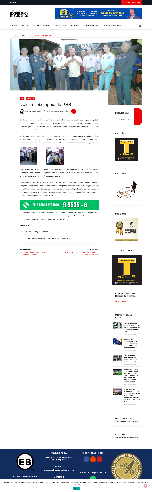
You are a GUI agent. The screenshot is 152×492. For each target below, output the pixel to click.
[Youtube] (99, 459)
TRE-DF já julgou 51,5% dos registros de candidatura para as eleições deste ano (132, 327)
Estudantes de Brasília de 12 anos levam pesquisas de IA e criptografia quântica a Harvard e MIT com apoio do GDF (132, 395)
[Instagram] (93, 459)
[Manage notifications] (145, 486)
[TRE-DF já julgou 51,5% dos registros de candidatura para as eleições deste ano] (117, 325)
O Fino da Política (42, 26)
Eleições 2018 (53, 238)
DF (30, 35)
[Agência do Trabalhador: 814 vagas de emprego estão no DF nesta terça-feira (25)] (117, 341)
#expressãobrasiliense (36, 238)
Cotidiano (59, 26)
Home (14, 35)
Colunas (74, 26)
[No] (149, 486)
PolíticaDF (66, 238)
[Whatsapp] (93, 479)
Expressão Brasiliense (33, 111)
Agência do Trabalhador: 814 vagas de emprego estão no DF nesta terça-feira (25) (131, 343)
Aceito (76, 488)
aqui (54, 458)
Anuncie (13, 2)
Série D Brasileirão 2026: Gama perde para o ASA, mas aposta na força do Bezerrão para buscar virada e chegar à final (131, 375)
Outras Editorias (111, 26)
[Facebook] (86, 459)
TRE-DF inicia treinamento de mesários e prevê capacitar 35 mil (130, 358)
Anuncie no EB (59, 453)
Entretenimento (91, 26)
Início (14, 26)
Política (25, 26)
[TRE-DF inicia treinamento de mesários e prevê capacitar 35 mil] (117, 357)
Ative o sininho (120, 302)
